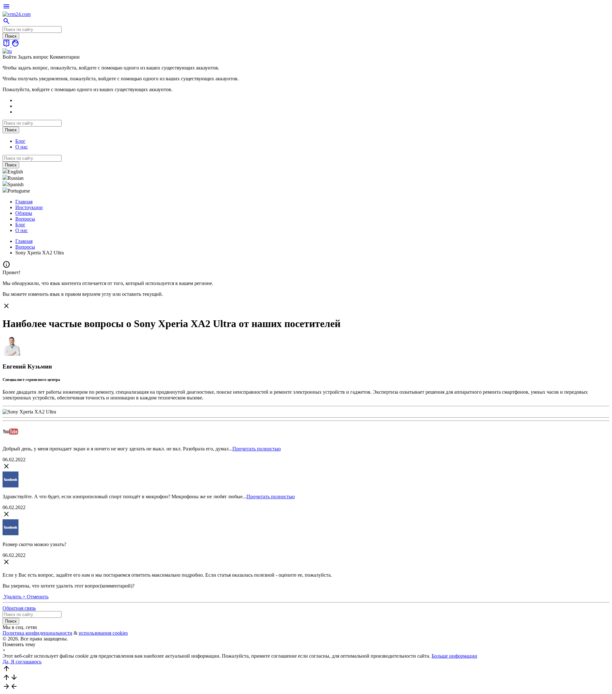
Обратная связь (19, 608)
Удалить (13, 596)
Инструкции (29, 207)
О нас (21, 147)
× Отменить (35, 596)
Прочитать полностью (256, 448)
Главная (24, 201)
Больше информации (454, 656)
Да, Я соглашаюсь (22, 661)
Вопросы (25, 219)
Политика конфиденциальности (37, 633)
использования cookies (103, 633)
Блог (20, 141)
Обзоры (23, 213)
